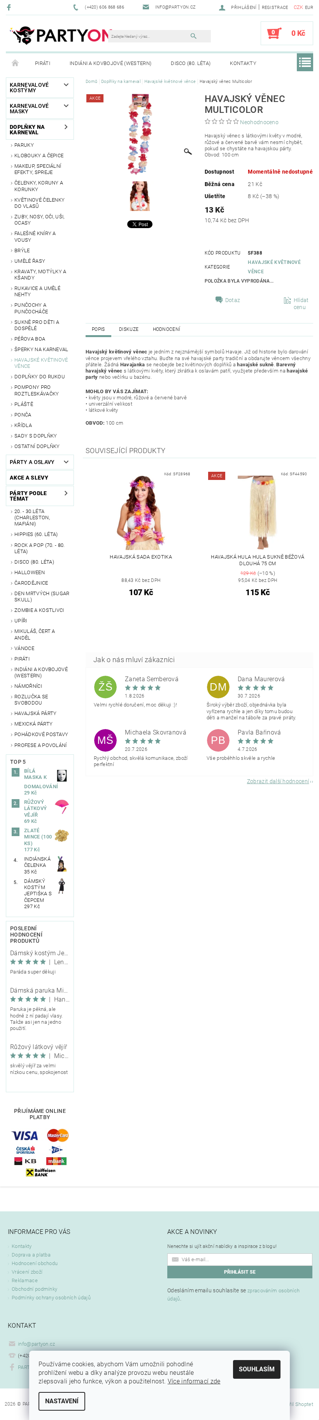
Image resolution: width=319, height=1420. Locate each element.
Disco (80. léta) (190, 63)
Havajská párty (35, 713)
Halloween (29, 572)
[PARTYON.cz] (61, 37)
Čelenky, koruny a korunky (38, 186)
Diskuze (128, 329)
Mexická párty (33, 724)
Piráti (42, 63)
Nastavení (62, 1401)
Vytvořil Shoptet (295, 1404)
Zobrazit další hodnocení (278, 781)
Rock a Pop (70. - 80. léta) (39, 548)
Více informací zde (194, 1381)
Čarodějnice (31, 583)
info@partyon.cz (36, 1344)
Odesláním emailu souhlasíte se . (233, 1294)
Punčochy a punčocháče (31, 308)
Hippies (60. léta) (36, 534)
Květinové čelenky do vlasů (39, 203)
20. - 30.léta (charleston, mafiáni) (32, 517)
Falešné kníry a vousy (35, 236)
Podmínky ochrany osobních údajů (51, 1297)
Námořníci (28, 686)
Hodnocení (167, 329)
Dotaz (232, 300)
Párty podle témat (28, 496)
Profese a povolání (40, 745)
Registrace (275, 7)
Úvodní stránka (15, 63)
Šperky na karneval (41, 349)
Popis (98, 329)
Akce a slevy (29, 478)
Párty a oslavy (32, 462)
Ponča (23, 415)
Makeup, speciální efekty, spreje (37, 169)
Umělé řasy (29, 261)
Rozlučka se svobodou (31, 700)
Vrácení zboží (27, 1272)
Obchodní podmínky (34, 1289)
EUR (309, 7)
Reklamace (25, 1280)
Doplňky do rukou (39, 377)
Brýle (22, 250)
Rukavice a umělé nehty (37, 291)
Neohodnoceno (259, 122)
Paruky (24, 145)
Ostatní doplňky (37, 446)
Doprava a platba (31, 1255)
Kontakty (243, 63)
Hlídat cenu (301, 303)
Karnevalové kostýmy (29, 87)
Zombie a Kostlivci (39, 610)
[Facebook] (10, 7)
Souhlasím (257, 1369)
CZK (298, 7)
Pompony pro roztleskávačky (36, 390)
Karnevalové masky (29, 108)
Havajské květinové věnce (41, 363)
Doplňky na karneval (27, 129)
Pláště (23, 404)
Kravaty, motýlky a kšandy (40, 275)
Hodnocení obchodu (35, 1263)
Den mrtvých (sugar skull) (42, 596)
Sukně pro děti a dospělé (36, 325)
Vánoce (24, 648)
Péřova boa (29, 339)
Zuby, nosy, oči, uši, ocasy (39, 220)
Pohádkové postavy (41, 734)
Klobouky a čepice (38, 155)
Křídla (23, 425)
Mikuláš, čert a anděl (34, 634)
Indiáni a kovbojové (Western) (110, 63)
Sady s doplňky (35, 436)
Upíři (20, 621)
